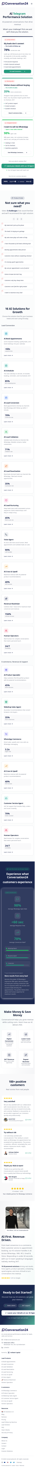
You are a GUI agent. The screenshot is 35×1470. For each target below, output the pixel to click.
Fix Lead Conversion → (15, 71)
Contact (3, 1466)
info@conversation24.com (12, 1360)
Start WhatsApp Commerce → (15, 155)
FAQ (2, 1447)
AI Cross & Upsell (6, 1394)
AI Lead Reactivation (7, 1389)
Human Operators (7, 1402)
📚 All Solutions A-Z (7, 1432)
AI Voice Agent (6, 1397)
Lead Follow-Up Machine (9, 1442)
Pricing (3, 1439)
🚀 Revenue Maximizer (8, 1400)
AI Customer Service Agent (9, 1418)
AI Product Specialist (7, 1413)
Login (3, 1468)
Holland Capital (15, 1372)
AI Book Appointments (8, 1381)
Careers (3, 1463)
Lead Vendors (5, 1445)
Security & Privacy (7, 1452)
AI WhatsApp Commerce (9, 1410)
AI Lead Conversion (7, 1384)
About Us (4, 1461)
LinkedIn (6, 1367)
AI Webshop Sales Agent (9, 1416)
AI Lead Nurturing (7, 1392)
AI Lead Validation (7, 1387)
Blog (2, 1434)
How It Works (5, 1450)
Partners (4, 1437)
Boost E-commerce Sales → (15, 115)
